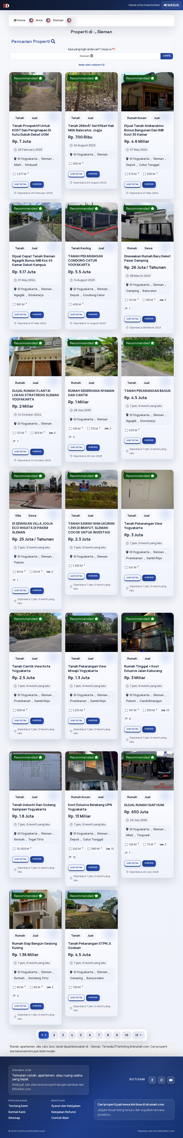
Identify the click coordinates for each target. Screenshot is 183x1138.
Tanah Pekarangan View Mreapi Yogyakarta (87, 668)
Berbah (19, 839)
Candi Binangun (151, 701)
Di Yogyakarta (27, 159)
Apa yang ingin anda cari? (91, 49)
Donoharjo (147, 421)
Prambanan (134, 558)
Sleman (46, 159)
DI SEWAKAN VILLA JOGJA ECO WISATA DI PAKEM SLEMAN (32, 527)
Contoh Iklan (60, 1118)
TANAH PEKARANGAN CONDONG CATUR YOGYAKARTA (85, 260)
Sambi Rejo (154, 558)
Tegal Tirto (36, 839)
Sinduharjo (36, 295)
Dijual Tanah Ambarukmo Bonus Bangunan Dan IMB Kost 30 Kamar (144, 130)
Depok (130, 165)
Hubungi (37, 184)
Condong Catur (94, 295)
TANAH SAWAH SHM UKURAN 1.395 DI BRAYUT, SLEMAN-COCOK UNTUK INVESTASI (91, 527)
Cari (166, 55)
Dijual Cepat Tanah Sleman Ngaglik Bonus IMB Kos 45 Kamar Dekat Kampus (33, 260)
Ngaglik (19, 295)
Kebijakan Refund (63, 1112)
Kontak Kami (16, 1112)
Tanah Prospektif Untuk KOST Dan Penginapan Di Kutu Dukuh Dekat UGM (31, 130)
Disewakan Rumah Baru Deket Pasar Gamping (147, 258)
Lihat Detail (20, 184)
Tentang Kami (18, 1106)
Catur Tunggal (149, 165)
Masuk (173, 5)
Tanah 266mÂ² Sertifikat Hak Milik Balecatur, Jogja (91, 127)
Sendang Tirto (38, 978)
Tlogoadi (143, 835)
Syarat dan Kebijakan (65, 1106)
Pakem (19, 562)
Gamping (132, 291)
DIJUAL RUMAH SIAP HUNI (144, 805)
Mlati (17, 165)
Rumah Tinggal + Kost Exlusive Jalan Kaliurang (143, 668)
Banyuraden (95, 978)
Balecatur (150, 291)
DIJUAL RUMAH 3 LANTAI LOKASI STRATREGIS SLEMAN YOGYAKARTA (35, 395)
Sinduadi (31, 165)
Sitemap (14, 1118)
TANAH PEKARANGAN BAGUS (147, 391)
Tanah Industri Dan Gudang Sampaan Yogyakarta (34, 807)
